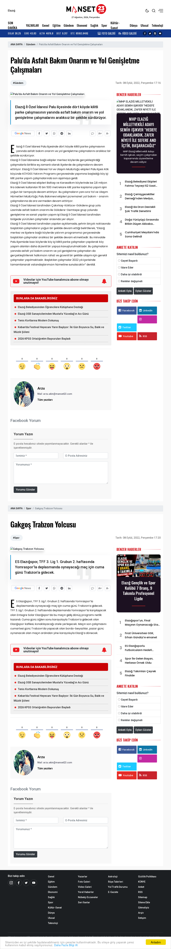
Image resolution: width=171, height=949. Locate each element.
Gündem (69, 25)
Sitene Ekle (144, 902)
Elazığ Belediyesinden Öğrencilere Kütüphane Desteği (50, 307)
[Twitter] (26, 882)
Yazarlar (82, 876)
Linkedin (147, 310)
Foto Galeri (84, 881)
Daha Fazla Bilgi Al (66, 945)
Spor (104, 25)
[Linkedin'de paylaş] (69, 133)
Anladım (156, 942)
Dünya (133, 25)
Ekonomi (82, 25)
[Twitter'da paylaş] (47, 133)
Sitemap (142, 897)
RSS (145, 336)
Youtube (128, 336)
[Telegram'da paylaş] (62, 133)
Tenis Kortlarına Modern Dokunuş (38, 320)
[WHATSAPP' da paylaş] (54, 133)
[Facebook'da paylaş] (39, 133)
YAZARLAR (32, 25)
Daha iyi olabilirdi (131, 274)
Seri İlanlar (84, 902)
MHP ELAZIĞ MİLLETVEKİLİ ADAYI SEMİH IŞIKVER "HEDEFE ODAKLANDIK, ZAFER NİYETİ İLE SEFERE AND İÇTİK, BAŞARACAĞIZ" (138, 132)
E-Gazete (113, 892)
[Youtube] (33, 882)
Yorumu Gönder (25, 489)
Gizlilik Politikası (147, 876)
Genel (45, 25)
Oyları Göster (143, 291)
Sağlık (94, 25)
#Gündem (18, 83)
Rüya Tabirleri (115, 881)
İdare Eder (127, 267)
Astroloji (113, 876)
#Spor (16, 537)
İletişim (142, 918)
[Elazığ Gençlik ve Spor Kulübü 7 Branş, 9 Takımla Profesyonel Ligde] (139, 566)
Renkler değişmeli (131, 281)
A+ (100, 133)
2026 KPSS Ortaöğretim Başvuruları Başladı (44, 338)
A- (107, 133)
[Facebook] (18, 882)
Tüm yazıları (45, 399)
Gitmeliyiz (143, 907)
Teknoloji (157, 25)
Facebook (128, 310)
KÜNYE (141, 881)
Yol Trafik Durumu (118, 887)
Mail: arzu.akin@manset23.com (54, 394)
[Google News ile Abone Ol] (23, 133)
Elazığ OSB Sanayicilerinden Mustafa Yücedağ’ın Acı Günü (53, 313)
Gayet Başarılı (129, 260)
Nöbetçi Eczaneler (88, 897)
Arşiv (141, 912)
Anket (141, 887)
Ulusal (144, 25)
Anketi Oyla (125, 291)
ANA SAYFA (17, 44)
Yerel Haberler (86, 892)
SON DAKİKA (12, 25)
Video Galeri (85, 887)
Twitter (126, 327)
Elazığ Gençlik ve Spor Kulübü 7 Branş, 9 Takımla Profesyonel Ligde (138, 590)
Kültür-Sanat (115, 25)
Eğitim (56, 25)
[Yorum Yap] (93, 133)
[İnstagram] (11, 882)
